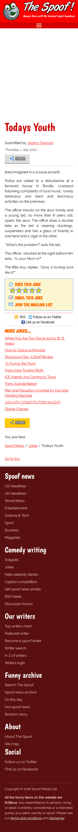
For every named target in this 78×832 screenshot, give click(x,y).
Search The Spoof (19, 685)
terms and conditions (26, 818)
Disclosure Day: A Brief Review (29, 357)
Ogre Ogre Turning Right (24, 370)
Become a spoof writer (23, 641)
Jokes (9, 567)
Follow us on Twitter (47, 317)
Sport (9, 523)
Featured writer (17, 633)
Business (12, 530)
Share (20, 158)
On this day (14, 700)
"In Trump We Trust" (20, 364)
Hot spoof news (17, 707)
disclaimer (56, 818)
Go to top (12, 459)
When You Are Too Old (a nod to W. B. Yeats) (35, 341)
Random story (16, 714)
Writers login (15, 663)
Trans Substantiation (21, 384)
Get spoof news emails (23, 589)
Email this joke (29, 297)
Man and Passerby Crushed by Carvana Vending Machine (36, 393)
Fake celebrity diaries (21, 574)
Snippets (12, 560)
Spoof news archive (20, 692)
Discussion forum (19, 604)
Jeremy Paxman (40, 143)
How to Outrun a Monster (25, 350)
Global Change (16, 409)
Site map (12, 744)
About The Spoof (18, 737)
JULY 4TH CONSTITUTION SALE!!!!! (32, 402)
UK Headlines (15, 493)
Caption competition (21, 582)
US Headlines (15, 486)
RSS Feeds (13, 597)
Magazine (12, 538)
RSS (22, 317)
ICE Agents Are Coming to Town (30, 377)
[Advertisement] (39, 75)
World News (15, 501)
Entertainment (16, 508)
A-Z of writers (16, 655)
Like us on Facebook (40, 322)
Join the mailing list (34, 304)
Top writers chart (18, 626)
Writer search (15, 648)
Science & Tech (17, 515)
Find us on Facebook (21, 769)
